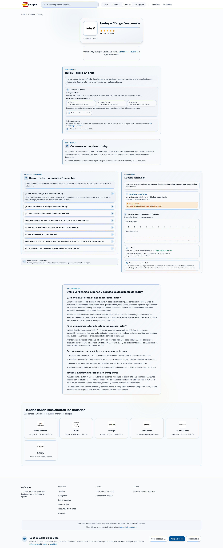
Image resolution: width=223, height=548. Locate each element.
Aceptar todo (177, 539)
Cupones (116, 4)
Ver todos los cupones (129, 52)
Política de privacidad (105, 491)
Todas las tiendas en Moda (81, 113)
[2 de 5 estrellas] (104, 31)
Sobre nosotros (64, 500)
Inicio (105, 4)
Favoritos (156, 4)
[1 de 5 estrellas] (101, 31)
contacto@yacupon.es (128, 527)
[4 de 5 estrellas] (110, 31)
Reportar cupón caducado (144, 491)
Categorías (139, 4)
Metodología (63, 504)
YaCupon (26, 487)
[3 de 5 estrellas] (107, 31)
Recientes (167, 4)
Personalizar (193, 539)
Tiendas (127, 4)
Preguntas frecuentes (67, 509)
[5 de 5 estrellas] (113, 31)
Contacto (62, 513)
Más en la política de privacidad (43, 544)
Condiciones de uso (104, 496)
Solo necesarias (158, 539)
